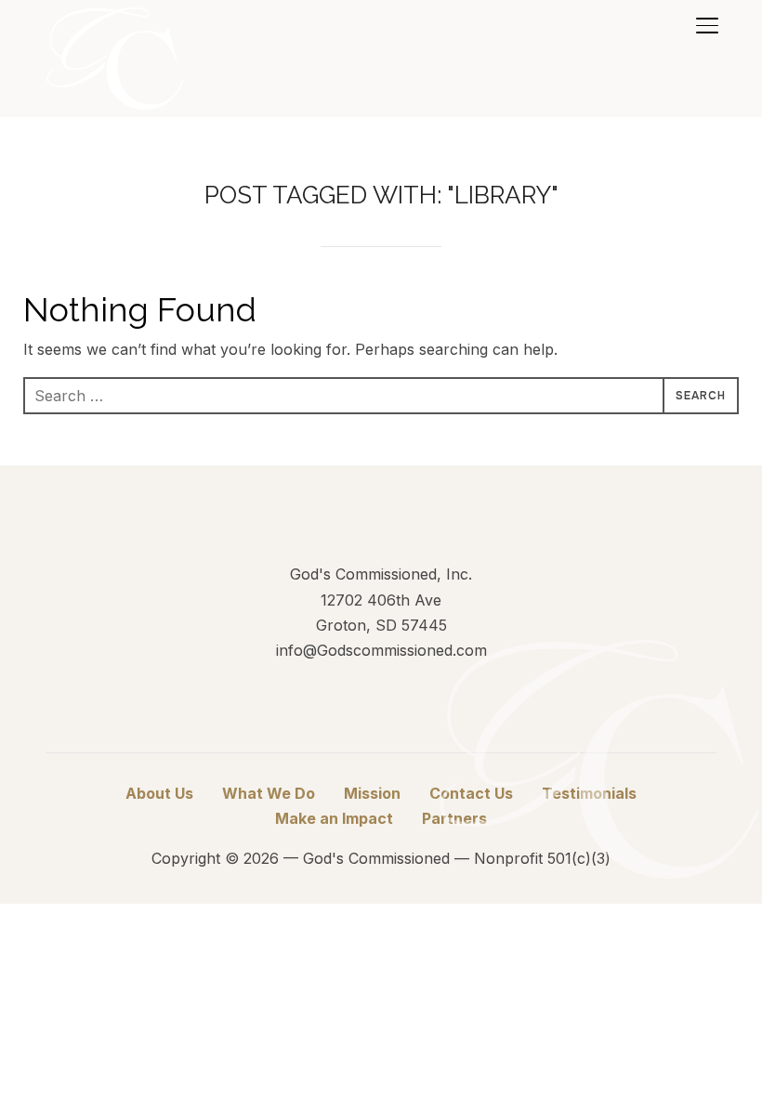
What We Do (268, 793)
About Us (159, 793)
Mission (372, 793)
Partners (454, 818)
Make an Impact (334, 818)
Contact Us (471, 793)
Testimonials (589, 793)
